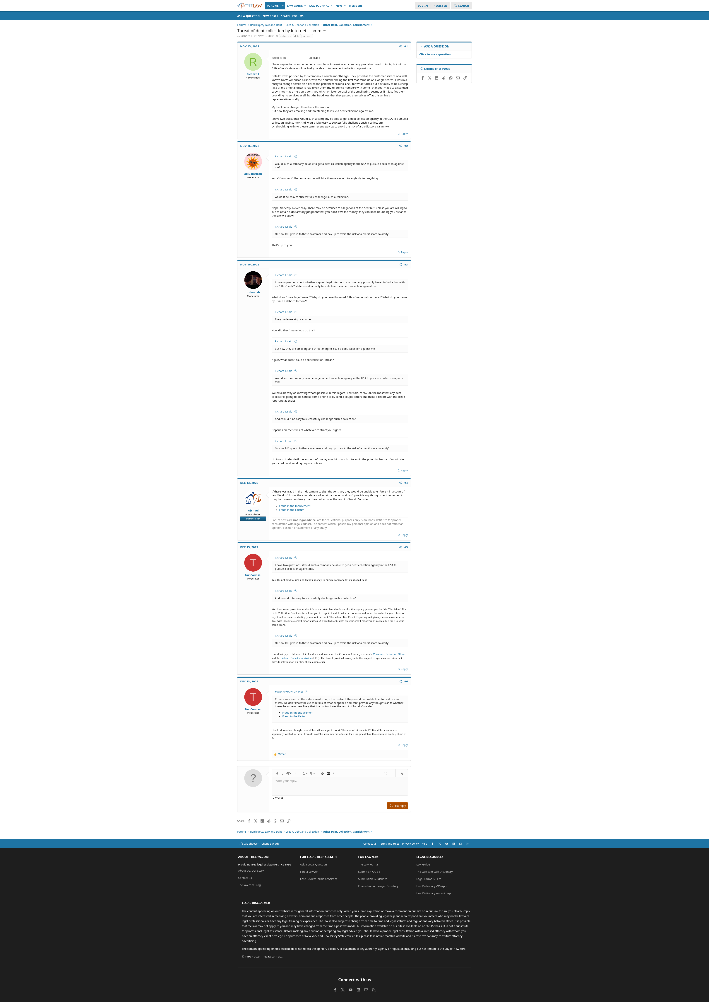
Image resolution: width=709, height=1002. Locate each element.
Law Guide (295, 5)
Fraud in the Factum (291, 510)
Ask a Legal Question (313, 864)
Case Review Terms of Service (318, 879)
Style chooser (250, 843)
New (339, 5)
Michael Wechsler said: (289, 692)
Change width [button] (270, 843)
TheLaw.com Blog (249, 885)
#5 (406, 547)
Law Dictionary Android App (434, 893)
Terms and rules (389, 843)
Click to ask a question (435, 54)
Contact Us (245, 878)
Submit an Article (369, 871)
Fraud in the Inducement (294, 506)
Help (424, 843)
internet (307, 36)
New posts (270, 16)
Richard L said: (284, 156)
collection (285, 36)
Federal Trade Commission (296, 658)
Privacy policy (410, 843)
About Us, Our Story (251, 870)
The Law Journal (368, 864)
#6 (406, 681)
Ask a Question (248, 16)
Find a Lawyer (309, 871)
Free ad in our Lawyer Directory (378, 886)
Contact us (369, 843)
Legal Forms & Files (428, 879)
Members (356, 5)
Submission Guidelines (372, 879)
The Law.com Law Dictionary (434, 871)
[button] (283, 5)
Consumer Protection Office (389, 654)
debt (296, 36)
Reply (404, 133)
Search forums (292, 16)
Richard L (246, 36)
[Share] (400, 46)
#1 (406, 46)
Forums (273, 5)
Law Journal (319, 5)
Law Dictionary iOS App (431, 886)
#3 (406, 264)
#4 (406, 483)
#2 (406, 146)
